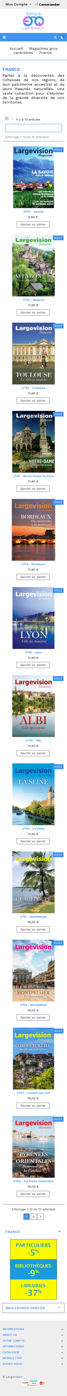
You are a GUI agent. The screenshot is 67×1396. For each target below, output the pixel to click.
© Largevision (12, 1376)
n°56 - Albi (33, 740)
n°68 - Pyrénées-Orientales (33, 1181)
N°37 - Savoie (33, 211)
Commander (49, 4)
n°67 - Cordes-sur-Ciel (33, 1093)
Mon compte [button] (18, 4)
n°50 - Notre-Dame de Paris (33, 476)
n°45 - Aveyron (33, 300)
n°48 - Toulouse (33, 388)
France (12, 1232)
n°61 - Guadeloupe (33, 916)
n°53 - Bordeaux (34, 564)
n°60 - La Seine (33, 828)
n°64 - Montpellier (33, 1005)
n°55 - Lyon (33, 652)
